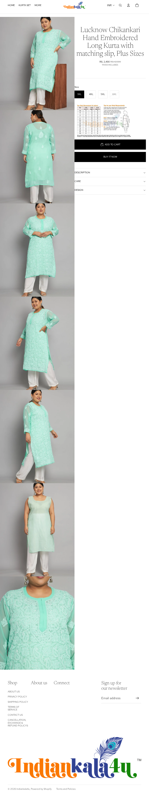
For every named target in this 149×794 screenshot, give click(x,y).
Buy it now (110, 156)
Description (82, 172)
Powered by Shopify (41, 789)
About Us (14, 691)
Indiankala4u (23, 789)
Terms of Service (13, 708)
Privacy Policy (17, 696)
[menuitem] (38, 5)
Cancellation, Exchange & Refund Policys (18, 722)
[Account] (128, 5)
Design (78, 190)
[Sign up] (137, 698)
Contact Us (15, 714)
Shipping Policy (18, 701)
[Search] (120, 5)
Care (77, 181)
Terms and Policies (65, 789)
